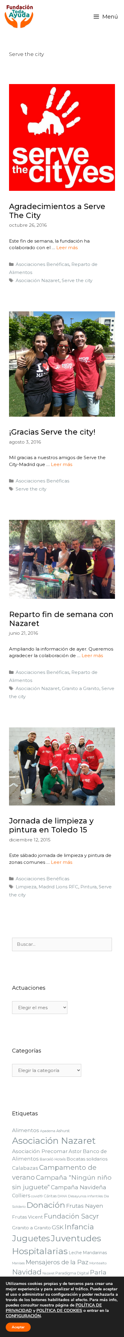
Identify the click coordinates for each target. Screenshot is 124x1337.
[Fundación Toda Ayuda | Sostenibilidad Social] (20, 16)
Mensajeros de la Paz (57, 1262)
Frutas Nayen (84, 1205)
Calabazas (25, 1168)
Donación (45, 1205)
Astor (75, 1151)
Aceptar (18, 1327)
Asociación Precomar (40, 1151)
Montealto (98, 1263)
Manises (18, 1263)
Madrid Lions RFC (58, 887)
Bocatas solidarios (87, 1159)
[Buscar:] (62, 944)
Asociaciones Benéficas (42, 264)
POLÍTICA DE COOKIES (59, 1310)
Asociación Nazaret (38, 280)
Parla (98, 1272)
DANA (62, 1196)
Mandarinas (95, 1252)
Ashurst (63, 1131)
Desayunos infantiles (85, 1196)
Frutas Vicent (27, 1217)
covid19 (37, 1196)
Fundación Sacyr (71, 1216)
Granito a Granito (80, 688)
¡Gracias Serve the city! (52, 431)
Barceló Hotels (53, 1159)
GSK (58, 1227)
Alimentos (25, 1130)
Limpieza (26, 887)
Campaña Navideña (78, 1187)
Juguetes (31, 1238)
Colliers (21, 1196)
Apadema (47, 1131)
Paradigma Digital (72, 1273)
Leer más (67, 247)
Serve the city (77, 280)
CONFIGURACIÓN (23, 1316)
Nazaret (48, 1273)
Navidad (27, 1272)
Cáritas (50, 1196)
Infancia (79, 1226)
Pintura (88, 887)
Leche (75, 1252)
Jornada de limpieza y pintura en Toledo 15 (51, 825)
